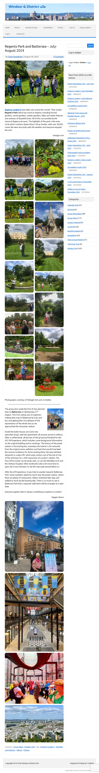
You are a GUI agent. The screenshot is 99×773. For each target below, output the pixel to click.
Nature (19, 750)
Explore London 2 (13, 110)
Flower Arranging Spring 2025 (78, 131)
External (70, 209)
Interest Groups (31, 28)
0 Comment (58, 57)
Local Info (71, 227)
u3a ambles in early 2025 (76, 167)
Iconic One (69, 770)
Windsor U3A (29, 747)
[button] (19, 158)
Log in (7, 34)
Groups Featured (74, 222)
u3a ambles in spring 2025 (77, 106)
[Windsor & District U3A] (49, 20)
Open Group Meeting (75, 240)
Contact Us (20, 34)
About (17, 28)
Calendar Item (72, 205)
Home (7, 28)
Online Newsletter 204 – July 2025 (80, 84)
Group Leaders (85, 28)
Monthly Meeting (74, 231)
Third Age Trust (73, 244)
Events (60, 28)
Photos (26, 750)
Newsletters (48, 28)
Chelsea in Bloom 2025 (76, 123)
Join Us (72, 28)
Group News (18, 747)
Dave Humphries (15, 57)
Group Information (74, 214)
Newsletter (71, 235)
